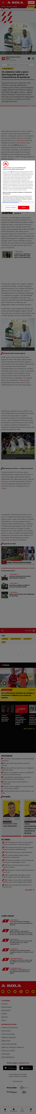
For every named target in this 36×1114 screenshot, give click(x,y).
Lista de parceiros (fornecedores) (11, 202)
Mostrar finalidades (11, 207)
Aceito (23, 207)
